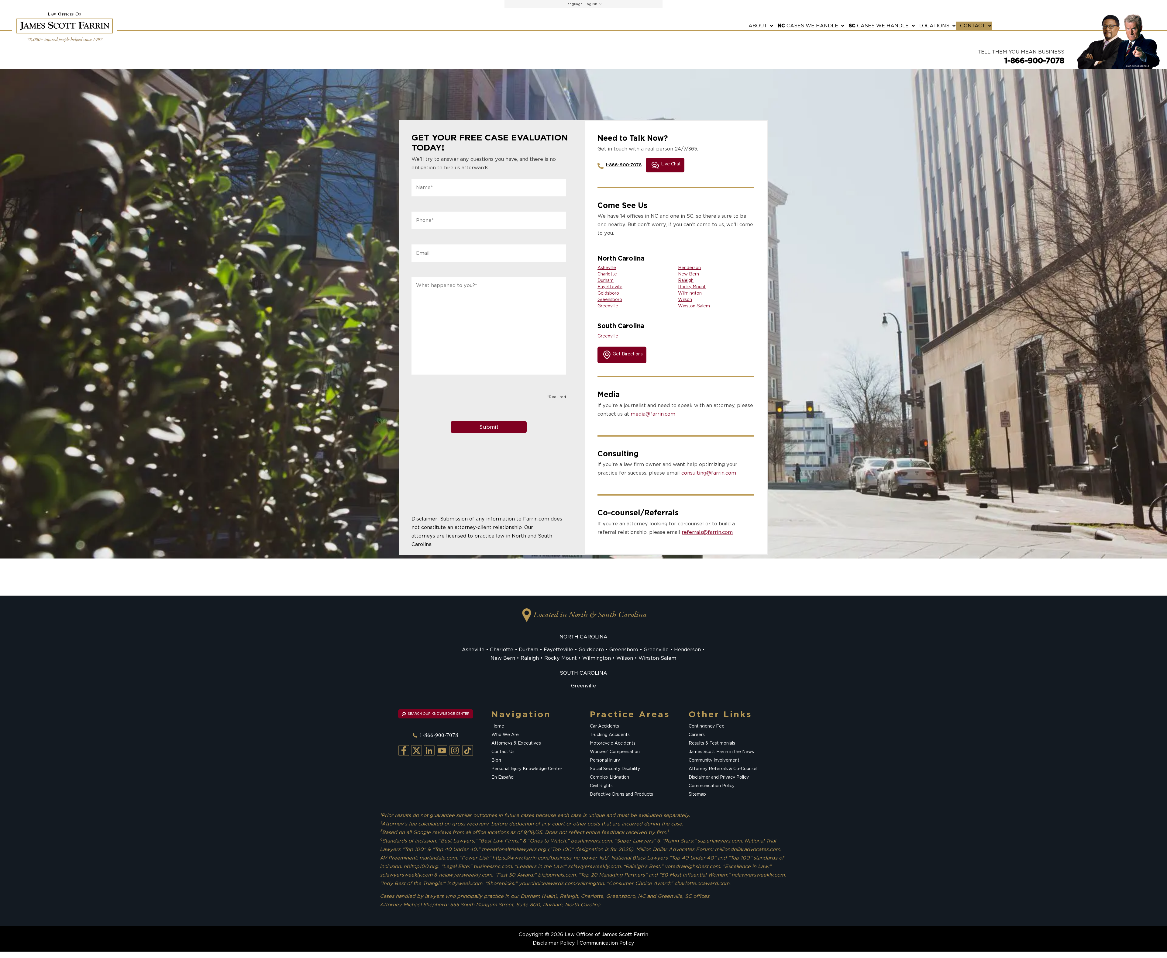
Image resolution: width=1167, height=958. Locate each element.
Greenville (607, 305)
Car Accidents (604, 726)
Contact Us (503, 751)
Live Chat (671, 164)
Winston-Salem (694, 305)
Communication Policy (712, 785)
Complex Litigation (609, 777)
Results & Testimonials (712, 743)
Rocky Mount (692, 286)
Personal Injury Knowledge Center (526, 768)
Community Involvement (714, 760)
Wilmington (690, 293)
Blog (496, 760)
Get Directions (628, 353)
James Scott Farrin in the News (721, 751)
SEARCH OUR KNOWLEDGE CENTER (438, 714)
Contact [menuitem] (972, 26)
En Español (503, 777)
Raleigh (686, 280)
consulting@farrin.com (708, 473)
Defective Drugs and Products (621, 794)
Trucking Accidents (610, 734)
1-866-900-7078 (1034, 60)
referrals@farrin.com (707, 532)
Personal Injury (605, 760)
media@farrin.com (653, 414)
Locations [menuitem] (934, 26)
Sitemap (697, 794)
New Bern (688, 273)
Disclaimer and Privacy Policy (719, 777)
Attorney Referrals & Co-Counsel (723, 768)
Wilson (685, 299)
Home (497, 726)
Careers (697, 734)
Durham (605, 280)
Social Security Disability (615, 768)
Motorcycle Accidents (612, 743)
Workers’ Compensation (615, 751)
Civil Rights (601, 785)
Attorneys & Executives (516, 743)
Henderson (689, 267)
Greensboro (609, 299)
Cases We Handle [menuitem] (808, 26)
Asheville (606, 267)
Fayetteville (609, 286)
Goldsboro (608, 293)
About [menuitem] (758, 26)
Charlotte (607, 273)
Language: (575, 4)
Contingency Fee (707, 726)
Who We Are (505, 734)
